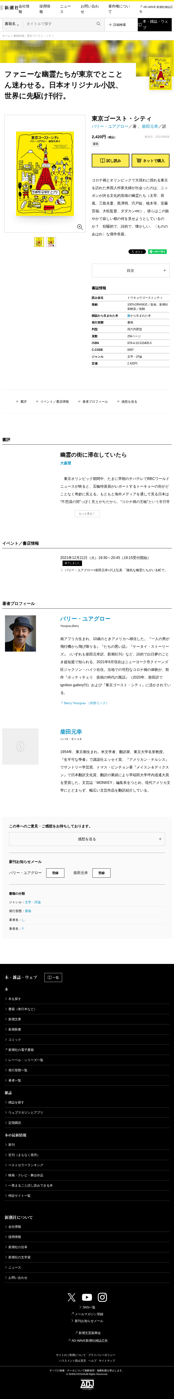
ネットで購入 (154, 161)
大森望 (65, 463)
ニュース (65, 9)
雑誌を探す (16, 1102)
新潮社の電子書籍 (21, 1050)
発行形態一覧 (17, 1070)
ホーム (6, 35)
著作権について (119, 9)
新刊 (11, 1144)
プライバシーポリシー (101, 1355)
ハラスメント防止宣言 (72, 1360)
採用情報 (44, 9)
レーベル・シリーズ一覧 (25, 1060)
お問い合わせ (90, 9)
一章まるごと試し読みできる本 (30, 1185)
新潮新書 (14, 1029)
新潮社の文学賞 (19, 1257)
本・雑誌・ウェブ (155, 24)
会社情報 (24, 9)
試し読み (113, 161)
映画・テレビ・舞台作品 (25, 1175)
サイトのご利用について (71, 1355)
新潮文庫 (14, 1019)
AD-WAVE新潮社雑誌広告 (90, 1340)
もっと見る (85, 513)
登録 (55, 873)
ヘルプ (92, 1360)
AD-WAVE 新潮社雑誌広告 (156, 9)
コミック (14, 1039)
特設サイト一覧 (19, 1195)
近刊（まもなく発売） (24, 1155)
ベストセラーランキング (25, 1165)
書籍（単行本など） (22, 1009)
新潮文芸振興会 (90, 1333)
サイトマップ (107, 1360)
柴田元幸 (150, 126)
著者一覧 (14, 1080)
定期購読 (14, 1122)
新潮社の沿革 (17, 1247)
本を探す (14, 999)
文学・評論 (33, 902)
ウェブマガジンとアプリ (25, 1112)
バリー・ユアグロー (110, 126)
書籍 (28, 911)
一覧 (56, 977)
